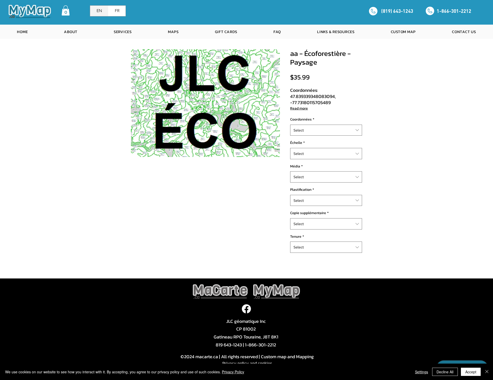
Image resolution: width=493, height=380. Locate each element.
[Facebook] (246, 309)
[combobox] (326, 130)
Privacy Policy (233, 371)
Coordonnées (302, 119)
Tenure (297, 236)
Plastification (302, 189)
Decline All (445, 371)
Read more (299, 108)
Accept (470, 371)
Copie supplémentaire (309, 213)
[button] (65, 10)
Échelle (297, 142)
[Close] (487, 372)
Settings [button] (421, 371)
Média (296, 166)
